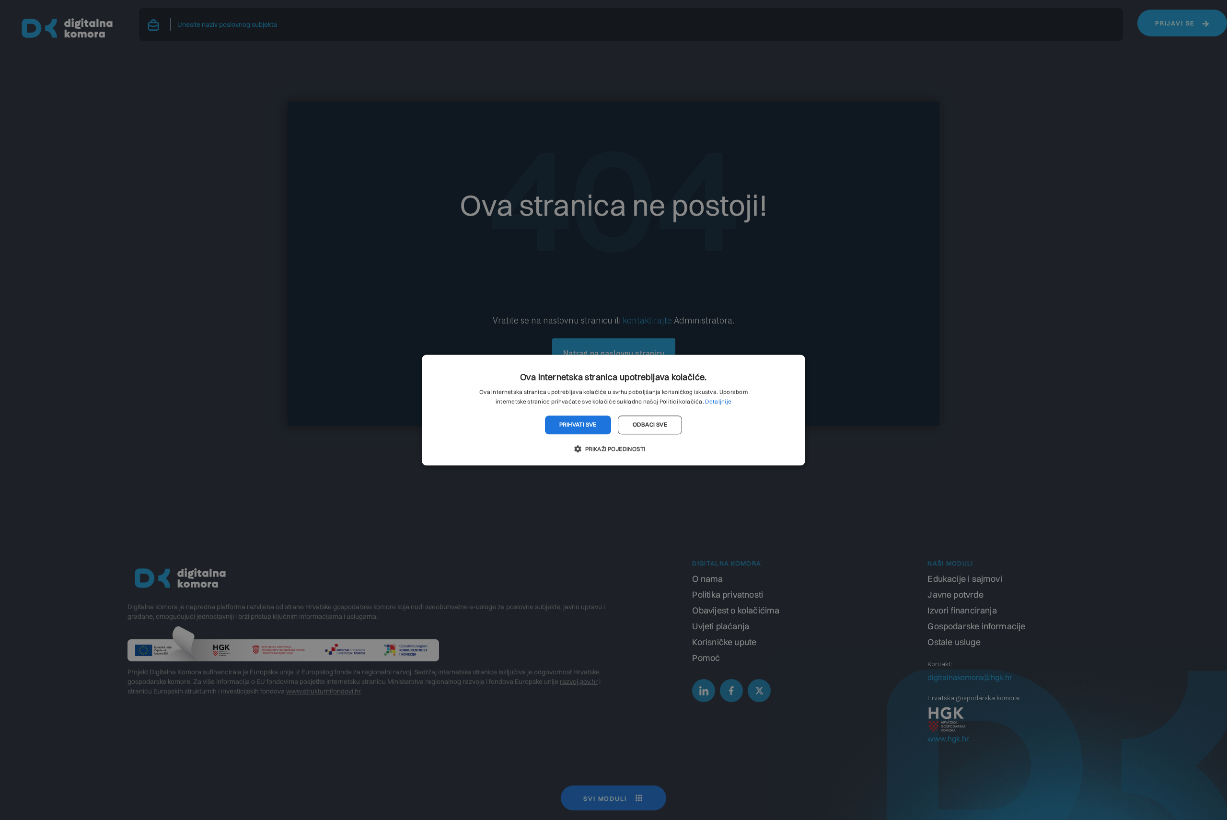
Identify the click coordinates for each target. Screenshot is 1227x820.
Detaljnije (718, 401)
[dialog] (613, 410)
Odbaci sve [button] (650, 424)
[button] (613, 448)
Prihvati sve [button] (578, 424)
